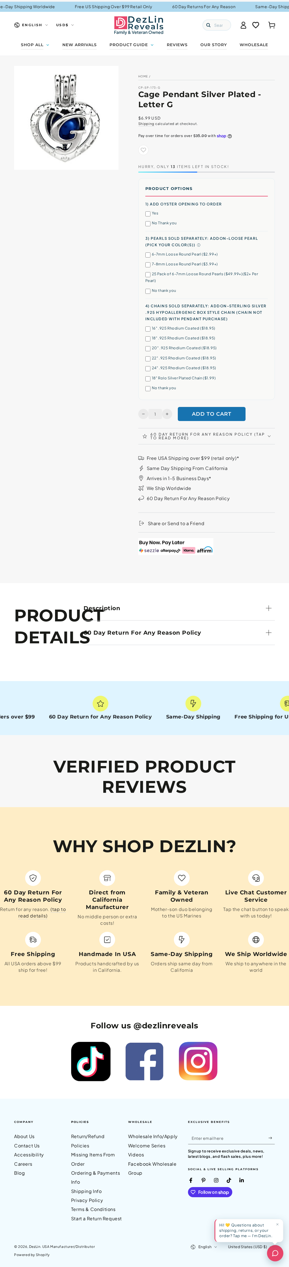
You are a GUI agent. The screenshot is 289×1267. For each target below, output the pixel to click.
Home (143, 76)
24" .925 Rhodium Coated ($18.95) (184, 368)
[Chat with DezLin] (275, 1253)
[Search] (208, 25)
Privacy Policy (87, 1200)
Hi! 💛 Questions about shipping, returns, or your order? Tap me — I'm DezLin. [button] (245, 1230)
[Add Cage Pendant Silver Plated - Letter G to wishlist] (143, 150)
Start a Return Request (96, 1218)
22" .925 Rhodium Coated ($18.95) (184, 358)
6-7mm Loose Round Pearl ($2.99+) (185, 254)
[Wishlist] (255, 25)
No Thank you (164, 223)
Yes (155, 213)
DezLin (35, 1246)
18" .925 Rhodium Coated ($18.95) (183, 338)
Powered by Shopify (32, 1255)
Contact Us (27, 1146)
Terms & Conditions (93, 1209)
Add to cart (211, 414)
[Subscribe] (271, 1138)
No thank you (164, 290)
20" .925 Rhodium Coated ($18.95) (184, 348)
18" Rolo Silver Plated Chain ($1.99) (184, 378)
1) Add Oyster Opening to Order (183, 204)
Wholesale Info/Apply (153, 1136)
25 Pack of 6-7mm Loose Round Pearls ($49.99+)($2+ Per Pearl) (201, 277)
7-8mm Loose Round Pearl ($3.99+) (185, 264)
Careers (23, 1164)
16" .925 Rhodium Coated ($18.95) (183, 328)
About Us (24, 1136)
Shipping (146, 124)
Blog (19, 1173)
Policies (80, 1122)
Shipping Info (86, 1191)
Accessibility (29, 1155)
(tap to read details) (42, 912)
